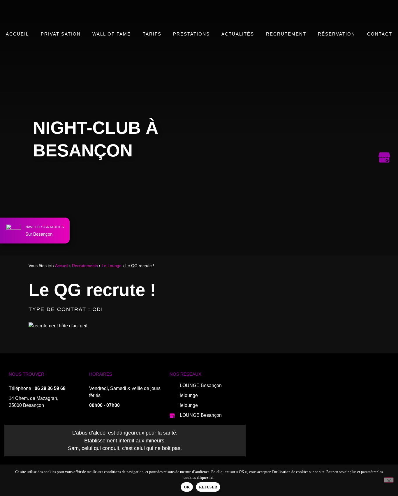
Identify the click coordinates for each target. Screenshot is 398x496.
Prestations (191, 33)
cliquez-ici (205, 477)
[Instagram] (384, 110)
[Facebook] (384, 86)
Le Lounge (111, 266)
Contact (379, 33)
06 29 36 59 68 (50, 388)
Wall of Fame (111, 33)
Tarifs (152, 33)
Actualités (237, 33)
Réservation (336, 33)
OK (187, 487)
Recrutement (286, 33)
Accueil (17, 33)
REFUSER (208, 487)
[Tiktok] (384, 133)
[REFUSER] (389, 480)
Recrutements (85, 266)
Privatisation (61, 33)
